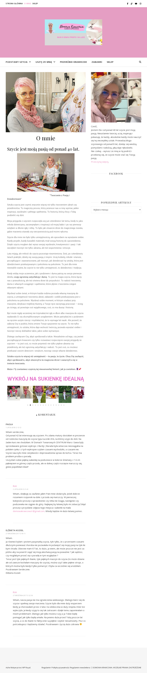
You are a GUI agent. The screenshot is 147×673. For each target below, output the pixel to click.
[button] (10, 394)
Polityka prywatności (60, 667)
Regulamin (46, 667)
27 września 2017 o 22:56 (23, 595)
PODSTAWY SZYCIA (17, 61)
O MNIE (27, 3)
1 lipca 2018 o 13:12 (13, 427)
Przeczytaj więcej (99, 161)
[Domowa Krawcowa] (73, 32)
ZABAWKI (97, 61)
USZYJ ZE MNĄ (44, 61)
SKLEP (35, 3)
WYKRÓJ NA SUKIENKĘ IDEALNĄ (45, 379)
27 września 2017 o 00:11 (16, 533)
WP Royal (26, 667)
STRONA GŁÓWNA (14, 3)
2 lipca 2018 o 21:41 (20, 489)
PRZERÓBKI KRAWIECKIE (73, 61)
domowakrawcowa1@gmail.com (29, 511)
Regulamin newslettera (80, 667)
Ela (15, 485)
